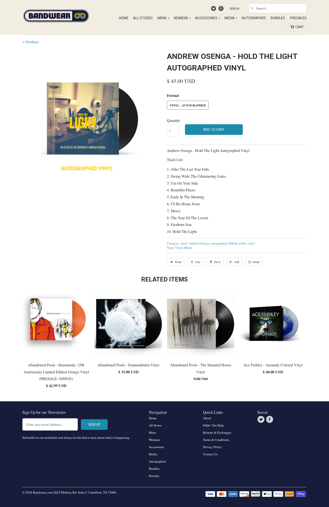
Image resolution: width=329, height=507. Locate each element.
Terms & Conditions (216, 440)
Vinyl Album (183, 247)
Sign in (234, 8)
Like (197, 262)
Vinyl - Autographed (188, 105)
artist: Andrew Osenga (195, 243)
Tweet (178, 262)
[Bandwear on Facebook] (221, 9)
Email (256, 262)
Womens (182, 18)
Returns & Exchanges (217, 432)
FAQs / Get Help (213, 425)
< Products (30, 41)
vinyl (251, 243)
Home (123, 18)
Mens (163, 18)
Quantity (173, 120)
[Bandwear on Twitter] (214, 9)
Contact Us (210, 454)
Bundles (278, 18)
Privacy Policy (212, 447)
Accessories (207, 18)
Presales (298, 18)
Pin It (217, 262)
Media (230, 18)
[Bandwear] (56, 15)
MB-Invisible (237, 243)
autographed (219, 243)
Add (236, 262)
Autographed (254, 18)
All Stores (143, 18)
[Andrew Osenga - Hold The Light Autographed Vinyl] (92, 120)
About (207, 418)
